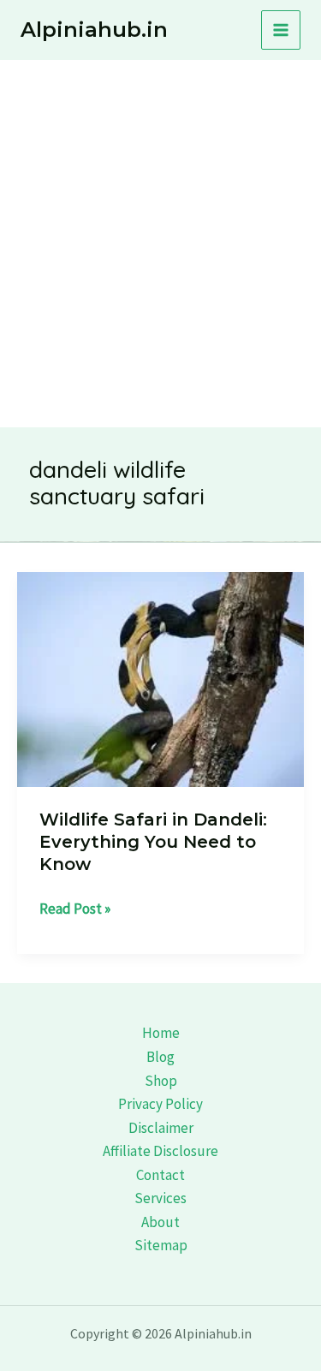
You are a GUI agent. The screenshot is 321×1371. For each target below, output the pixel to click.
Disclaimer (160, 1127)
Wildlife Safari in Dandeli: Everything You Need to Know (153, 841)
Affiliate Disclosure (160, 1151)
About (160, 1222)
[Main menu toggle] (280, 30)
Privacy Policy (160, 1103)
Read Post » (74, 909)
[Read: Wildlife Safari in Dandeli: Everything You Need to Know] (160, 677)
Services (160, 1198)
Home (161, 1032)
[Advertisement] (160, 229)
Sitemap (160, 1245)
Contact (160, 1174)
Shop (161, 1080)
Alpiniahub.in (94, 29)
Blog (160, 1056)
